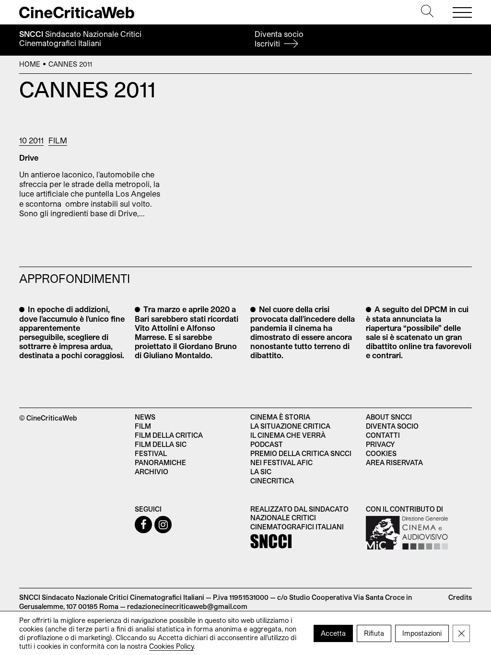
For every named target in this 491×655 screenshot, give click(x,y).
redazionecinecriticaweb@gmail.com (187, 606)
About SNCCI (389, 417)
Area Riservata (394, 462)
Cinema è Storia (280, 417)
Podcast (266, 444)
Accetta (333, 633)
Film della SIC (161, 444)
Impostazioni (422, 633)
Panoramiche (160, 462)
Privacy (380, 444)
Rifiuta (374, 633)
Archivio (151, 472)
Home (29, 64)
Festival (151, 453)
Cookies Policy (171, 646)
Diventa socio (279, 38)
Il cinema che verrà (288, 435)
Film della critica (169, 435)
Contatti (383, 435)
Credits (460, 597)
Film (57, 140)
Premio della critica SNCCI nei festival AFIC (300, 458)
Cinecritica (272, 481)
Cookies (381, 453)
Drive (28, 157)
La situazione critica (290, 426)
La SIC (260, 472)
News (145, 417)
